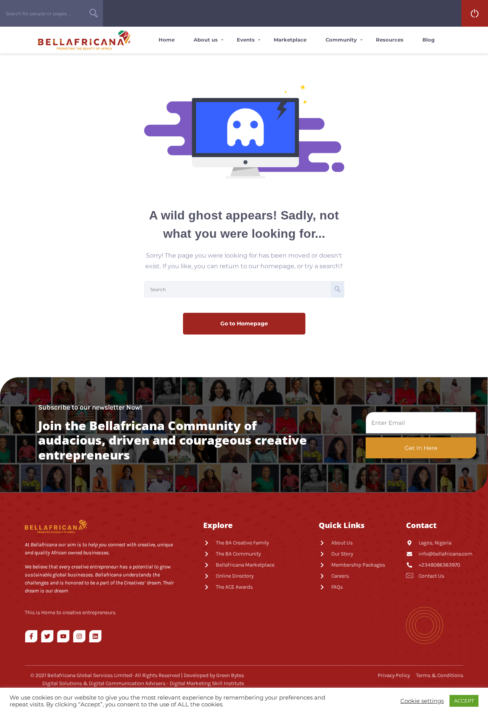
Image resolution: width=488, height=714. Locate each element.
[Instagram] (79, 636)
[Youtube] (63, 636)
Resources (389, 40)
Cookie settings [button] (422, 701)
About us (206, 40)
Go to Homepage (244, 323)
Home (167, 40)
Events (246, 40)
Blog (428, 40)
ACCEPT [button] (464, 701)
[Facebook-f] (31, 636)
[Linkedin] (95, 636)
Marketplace (290, 40)
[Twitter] (47, 636)
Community (341, 40)
